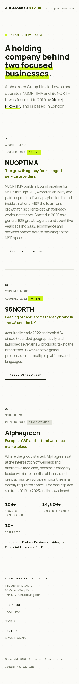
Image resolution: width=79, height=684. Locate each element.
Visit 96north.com (25, 374)
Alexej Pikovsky (15, 638)
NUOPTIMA (21, 162)
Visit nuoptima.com (26, 251)
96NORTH (20, 309)
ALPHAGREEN (23, 8)
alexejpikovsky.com (60, 8)
